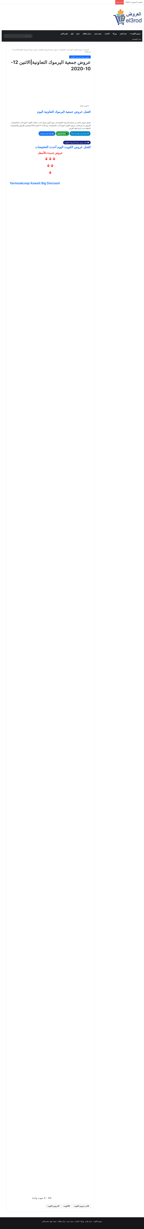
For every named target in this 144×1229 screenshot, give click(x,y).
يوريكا (115, 34)
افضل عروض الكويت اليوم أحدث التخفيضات (63, 147)
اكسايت (107, 34)
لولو (72, 34)
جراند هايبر (123, 34)
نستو (78, 34)
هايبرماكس (64, 34)
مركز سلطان (87, 34)
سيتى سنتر (97, 34)
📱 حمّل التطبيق (62, 133)
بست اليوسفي (136, 39)
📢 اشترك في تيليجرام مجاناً (80, 133)
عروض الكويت (136, 34)
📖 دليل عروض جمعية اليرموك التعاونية (77, 142)
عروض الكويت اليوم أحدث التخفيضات (70, 50)
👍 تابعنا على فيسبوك (47, 133)
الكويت (66, 1206)
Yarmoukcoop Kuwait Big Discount (35, 183)
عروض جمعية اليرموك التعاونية (48, 50)
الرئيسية (86, 50)
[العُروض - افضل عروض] (127, 17)
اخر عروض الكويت (81, 1206)
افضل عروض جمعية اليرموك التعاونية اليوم (64, 112)
